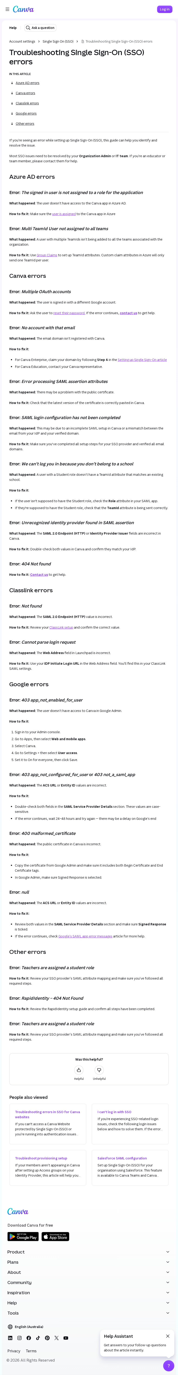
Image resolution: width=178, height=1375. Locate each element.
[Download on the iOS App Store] (55, 1240)
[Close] (167, 1336)
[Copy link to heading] (5, 176)
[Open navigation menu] (7, 9)
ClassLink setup (61, 627)
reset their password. (69, 313)
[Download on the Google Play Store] (23, 1240)
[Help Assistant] (168, 1365)
